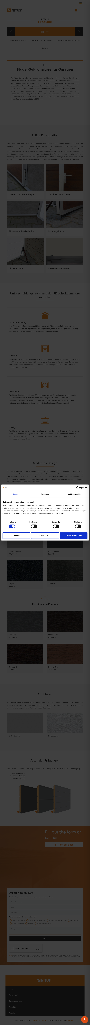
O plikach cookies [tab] (74, 494)
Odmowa (16, 535)
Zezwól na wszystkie (74, 535)
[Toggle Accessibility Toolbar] (84, 1019)
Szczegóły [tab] (45, 494)
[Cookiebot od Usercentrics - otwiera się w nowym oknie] (77, 487)
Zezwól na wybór (45, 535)
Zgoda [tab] (15, 494)
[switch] (34, 526)
